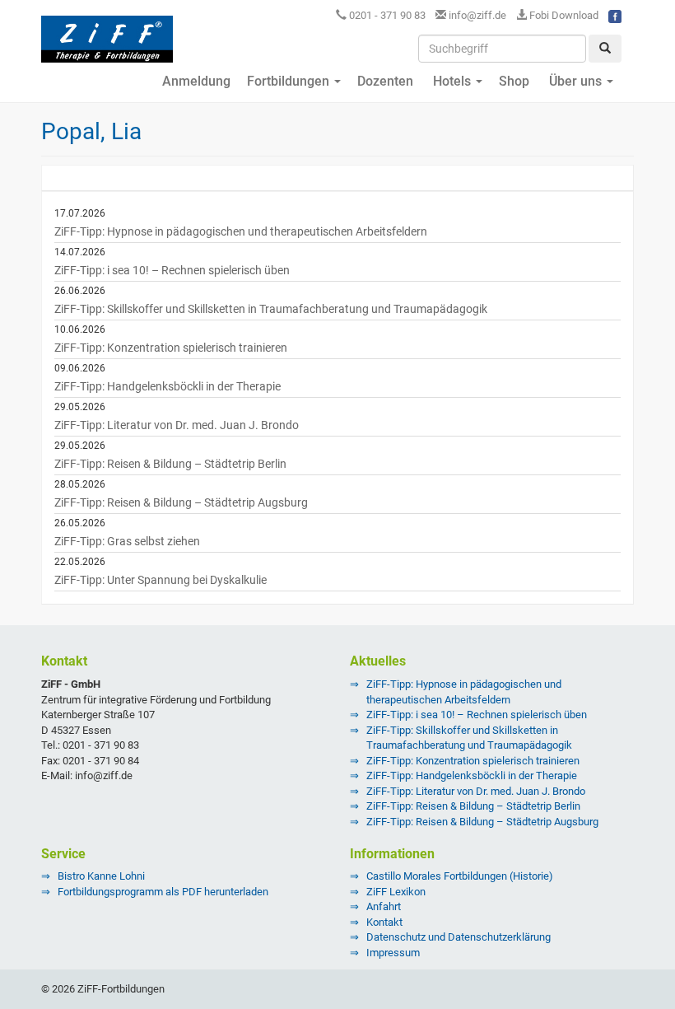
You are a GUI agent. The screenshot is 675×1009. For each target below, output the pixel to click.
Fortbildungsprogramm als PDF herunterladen (163, 891)
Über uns (575, 81)
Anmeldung (194, 81)
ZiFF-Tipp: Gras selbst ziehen (127, 541)
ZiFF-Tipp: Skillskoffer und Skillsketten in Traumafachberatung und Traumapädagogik (270, 308)
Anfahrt (383, 906)
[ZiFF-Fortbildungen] (107, 46)
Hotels (452, 81)
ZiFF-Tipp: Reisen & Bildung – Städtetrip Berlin (170, 463)
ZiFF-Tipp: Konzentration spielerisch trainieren (170, 347)
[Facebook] (614, 15)
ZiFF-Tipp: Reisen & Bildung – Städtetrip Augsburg (181, 502)
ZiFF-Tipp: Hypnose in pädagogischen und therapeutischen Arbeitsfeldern (240, 231)
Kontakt (384, 922)
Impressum (393, 952)
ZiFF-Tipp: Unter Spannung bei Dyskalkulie (160, 579)
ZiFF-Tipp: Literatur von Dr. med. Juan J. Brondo (176, 425)
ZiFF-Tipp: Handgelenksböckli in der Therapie (167, 386)
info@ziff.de (477, 15)
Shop (514, 81)
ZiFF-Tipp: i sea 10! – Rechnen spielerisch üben (172, 270)
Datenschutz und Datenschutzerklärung (458, 937)
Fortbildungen (290, 81)
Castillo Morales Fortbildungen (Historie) (459, 876)
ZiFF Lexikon (396, 891)
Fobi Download (562, 15)
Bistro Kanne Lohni (101, 876)
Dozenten (385, 81)
